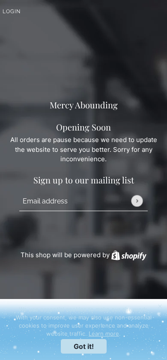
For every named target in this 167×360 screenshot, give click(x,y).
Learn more (104, 333)
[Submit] (137, 201)
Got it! (84, 346)
